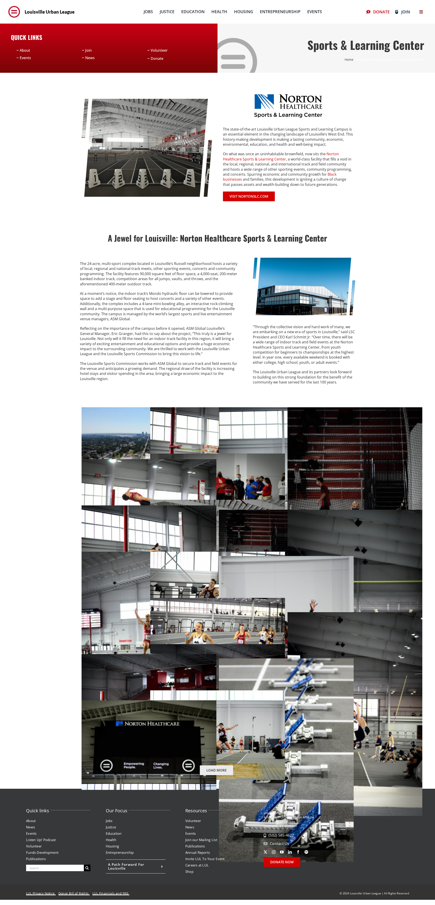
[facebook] (298, 852)
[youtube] (282, 852)
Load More (216, 770)
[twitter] (265, 852)
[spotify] (306, 852)
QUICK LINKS (26, 37)
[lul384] (14, 5)
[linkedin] (290, 852)
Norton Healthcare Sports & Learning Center (281, 156)
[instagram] (274, 852)
